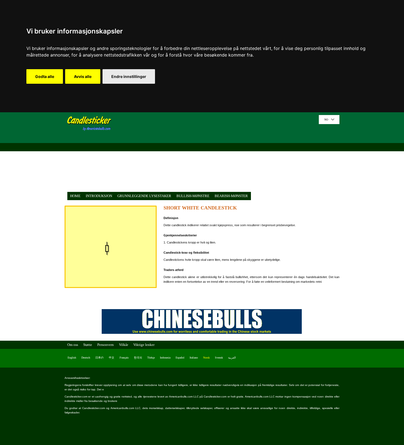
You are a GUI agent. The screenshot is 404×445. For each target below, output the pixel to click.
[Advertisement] (217, 153)
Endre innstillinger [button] (128, 76)
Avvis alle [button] (83, 76)
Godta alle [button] (44, 76)
